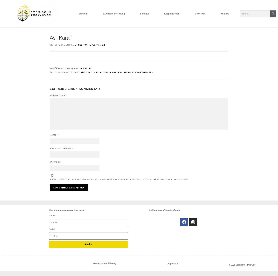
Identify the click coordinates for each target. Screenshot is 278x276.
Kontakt (225, 13)
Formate (144, 13)
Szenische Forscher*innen (135, 73)
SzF (104, 45)
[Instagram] (193, 222)
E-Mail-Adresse (61, 148)
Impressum (173, 263)
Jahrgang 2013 (89, 73)
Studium (83, 13)
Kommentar (58, 95)
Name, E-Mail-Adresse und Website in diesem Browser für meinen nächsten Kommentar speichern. (119, 179)
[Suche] (273, 13)
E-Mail (52, 229)
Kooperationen (172, 13)
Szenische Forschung (114, 13)
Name (54, 135)
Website (55, 162)
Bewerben (200, 13)
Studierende (82, 68)
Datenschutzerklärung (104, 263)
